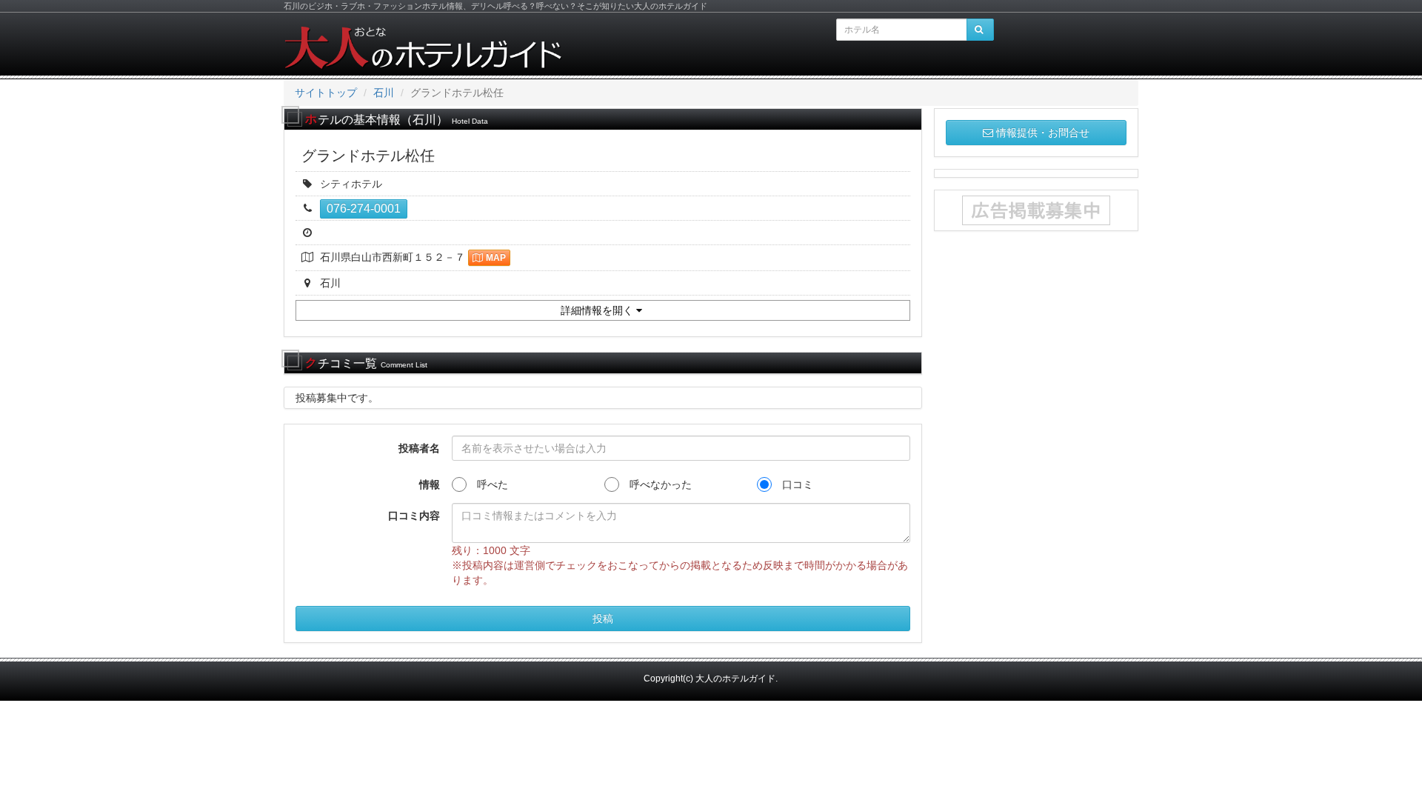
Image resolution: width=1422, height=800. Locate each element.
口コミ (792, 484)
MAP (496, 258)
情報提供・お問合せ (1042, 133)
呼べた (487, 484)
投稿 (602, 618)
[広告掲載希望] (1036, 210)
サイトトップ (326, 93)
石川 (383, 93)
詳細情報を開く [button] (598, 310)
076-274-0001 (364, 208)
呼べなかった (655, 484)
